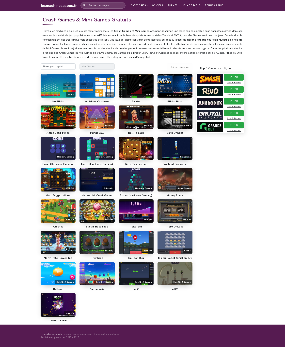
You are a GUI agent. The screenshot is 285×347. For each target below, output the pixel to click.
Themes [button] (173, 5)
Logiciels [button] (157, 5)
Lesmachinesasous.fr (51, 334)
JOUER (233, 77)
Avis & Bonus (234, 82)
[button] (214, 5)
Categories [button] (139, 5)
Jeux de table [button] (191, 5)
